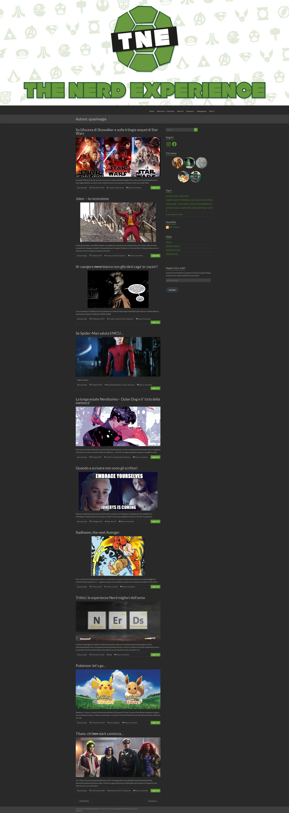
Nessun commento (134, 188)
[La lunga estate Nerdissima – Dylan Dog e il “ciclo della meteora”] (118, 408)
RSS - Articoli (174, 227)
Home (151, 111)
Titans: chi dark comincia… (100, 733)
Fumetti (115, 256)
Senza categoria (114, 723)
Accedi (168, 242)
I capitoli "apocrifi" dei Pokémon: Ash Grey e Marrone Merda (189, 200)
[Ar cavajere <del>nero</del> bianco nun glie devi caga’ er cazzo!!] (118, 271)
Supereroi (190, 111)
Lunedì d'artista (120, 319)
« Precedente (84, 801)
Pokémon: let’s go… (91, 665)
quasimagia (83, 188)
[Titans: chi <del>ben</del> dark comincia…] (118, 738)
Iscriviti (172, 290)
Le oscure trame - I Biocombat (177, 196)
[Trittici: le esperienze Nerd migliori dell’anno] (118, 603)
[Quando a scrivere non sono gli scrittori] (118, 473)
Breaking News (115, 385)
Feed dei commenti (173, 250)
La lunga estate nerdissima (121, 457)
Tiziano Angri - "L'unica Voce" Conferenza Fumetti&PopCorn (189, 204)
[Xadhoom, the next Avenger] (118, 537)
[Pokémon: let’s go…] (118, 670)
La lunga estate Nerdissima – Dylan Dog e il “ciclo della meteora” (118, 401)
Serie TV (180, 111)
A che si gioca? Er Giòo (174, 214)
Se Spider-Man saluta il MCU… (99, 333)
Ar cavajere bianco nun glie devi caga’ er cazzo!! (117, 266)
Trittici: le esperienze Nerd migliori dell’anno (110, 597)
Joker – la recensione (92, 198)
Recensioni (113, 791)
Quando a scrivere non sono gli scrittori (106, 468)
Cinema (111, 188)
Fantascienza (119, 188)
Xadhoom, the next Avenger (97, 532)
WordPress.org (172, 254)
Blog (108, 385)
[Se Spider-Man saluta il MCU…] (118, 338)
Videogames (201, 111)
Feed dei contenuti (173, 246)
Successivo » (152, 801)
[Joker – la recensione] (118, 203)
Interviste (170, 111)
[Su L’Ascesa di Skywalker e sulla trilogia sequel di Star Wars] (118, 138)
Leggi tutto (155, 188)
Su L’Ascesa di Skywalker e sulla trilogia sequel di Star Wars (117, 131)
